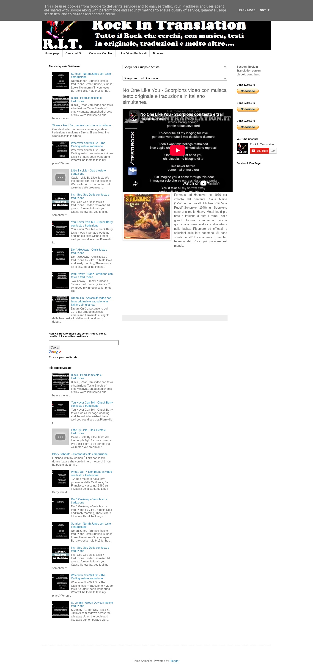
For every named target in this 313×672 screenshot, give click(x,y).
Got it (265, 10)
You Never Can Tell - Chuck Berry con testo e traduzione (92, 224)
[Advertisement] (157, 276)
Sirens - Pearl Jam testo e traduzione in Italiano (81, 125)
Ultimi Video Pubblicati (132, 53)
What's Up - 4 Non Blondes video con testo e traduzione (91, 473)
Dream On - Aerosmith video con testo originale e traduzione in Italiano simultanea (91, 301)
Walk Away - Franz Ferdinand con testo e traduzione (92, 275)
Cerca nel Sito (74, 53)
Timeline (158, 53)
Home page (52, 53)
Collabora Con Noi (101, 53)
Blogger (174, 661)
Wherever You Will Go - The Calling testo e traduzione (88, 144)
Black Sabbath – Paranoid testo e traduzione (80, 454)
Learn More (246, 10)
